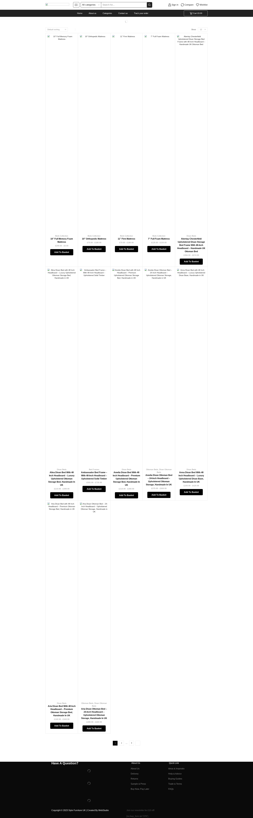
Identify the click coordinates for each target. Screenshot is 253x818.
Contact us (123, 13)
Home (79, 13)
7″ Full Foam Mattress (159, 239)
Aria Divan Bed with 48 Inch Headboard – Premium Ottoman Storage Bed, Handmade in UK (62, 711)
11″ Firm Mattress (126, 239)
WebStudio (103, 810)
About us (92, 13)
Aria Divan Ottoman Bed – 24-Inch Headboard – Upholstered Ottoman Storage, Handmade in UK (94, 713)
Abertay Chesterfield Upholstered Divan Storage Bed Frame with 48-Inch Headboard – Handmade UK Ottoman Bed (191, 245)
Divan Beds (191, 236)
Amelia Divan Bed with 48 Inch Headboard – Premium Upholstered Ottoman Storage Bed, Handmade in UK (126, 478)
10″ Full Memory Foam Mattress (61, 240)
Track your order (141, 13)
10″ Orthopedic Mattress (94, 239)
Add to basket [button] (71, 215)
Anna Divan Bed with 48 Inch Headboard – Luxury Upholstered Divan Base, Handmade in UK (191, 477)
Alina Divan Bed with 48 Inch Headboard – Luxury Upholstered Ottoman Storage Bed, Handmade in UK (61, 478)
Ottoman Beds (152, 469)
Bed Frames (94, 469)
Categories (107, 13)
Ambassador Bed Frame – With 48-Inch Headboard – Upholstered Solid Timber (94, 475)
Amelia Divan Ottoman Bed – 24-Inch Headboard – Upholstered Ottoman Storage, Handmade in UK (158, 480)
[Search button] (149, 4)
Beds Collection (61, 236)
